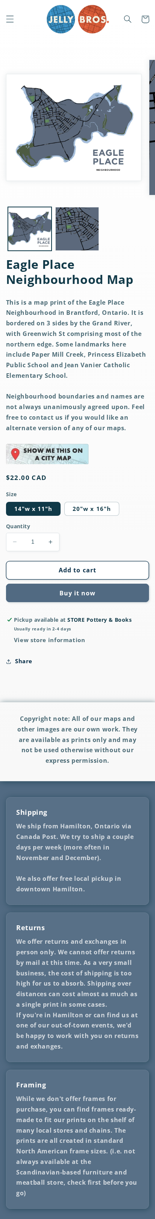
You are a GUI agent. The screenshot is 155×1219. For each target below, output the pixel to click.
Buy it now (77, 593)
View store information (49, 640)
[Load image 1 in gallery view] (30, 229)
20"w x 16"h (92, 508)
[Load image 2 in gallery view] (77, 229)
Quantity (18, 526)
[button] (9, 19)
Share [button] (23, 661)
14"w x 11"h (33, 508)
